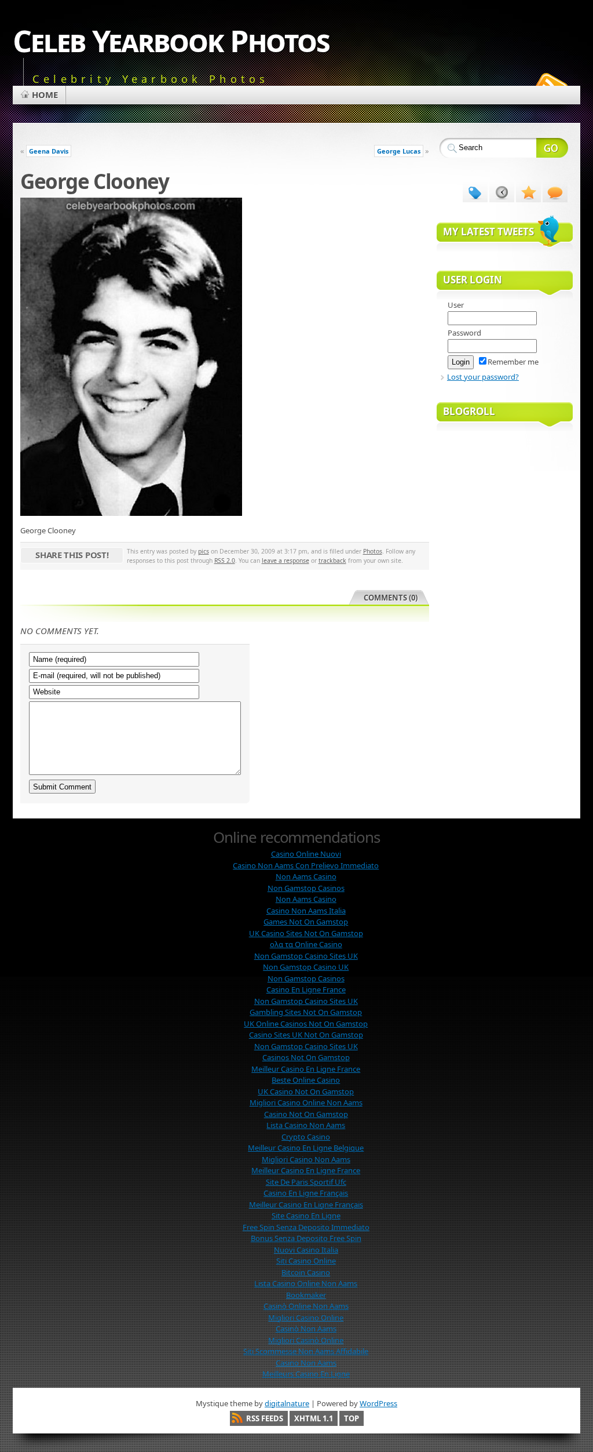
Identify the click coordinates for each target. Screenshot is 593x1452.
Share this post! (71, 555)
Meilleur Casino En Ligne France (305, 1069)
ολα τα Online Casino (306, 944)
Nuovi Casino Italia (306, 1249)
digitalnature (287, 1403)
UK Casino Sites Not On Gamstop (306, 933)
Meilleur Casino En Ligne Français (306, 1204)
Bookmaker (306, 1295)
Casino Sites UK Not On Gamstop (306, 1034)
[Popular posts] (528, 191)
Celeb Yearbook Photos (171, 40)
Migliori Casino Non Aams (306, 1159)
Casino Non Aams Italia (306, 910)
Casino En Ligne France (306, 989)
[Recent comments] (555, 191)
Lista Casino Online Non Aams (305, 1283)
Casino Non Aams (306, 1363)
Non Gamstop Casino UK (306, 967)
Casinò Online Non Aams (306, 1306)
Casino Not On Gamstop (306, 1114)
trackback (332, 560)
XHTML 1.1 (313, 1418)
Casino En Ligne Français (305, 1193)
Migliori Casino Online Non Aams (306, 1102)
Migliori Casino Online (305, 1317)
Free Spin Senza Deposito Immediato (306, 1227)
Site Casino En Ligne (306, 1215)
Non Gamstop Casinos (306, 888)
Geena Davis (48, 151)
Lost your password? (483, 377)
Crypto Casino (305, 1136)
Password (464, 332)
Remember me (513, 361)
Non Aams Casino (306, 876)
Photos (372, 551)
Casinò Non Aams (306, 1328)
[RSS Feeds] (550, 83)
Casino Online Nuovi (306, 854)
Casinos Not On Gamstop (306, 1057)
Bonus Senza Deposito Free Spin (306, 1238)
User (456, 305)
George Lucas (398, 151)
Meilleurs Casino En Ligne (306, 1374)
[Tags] (475, 191)
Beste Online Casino (306, 1080)
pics (203, 551)
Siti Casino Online (306, 1261)
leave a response (285, 560)
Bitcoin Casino (305, 1272)
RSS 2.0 (224, 560)
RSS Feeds (264, 1418)
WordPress (378, 1403)
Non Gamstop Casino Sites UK (306, 956)
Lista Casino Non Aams (305, 1125)
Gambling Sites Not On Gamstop (306, 1012)
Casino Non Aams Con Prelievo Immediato (306, 865)
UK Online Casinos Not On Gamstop (306, 1023)
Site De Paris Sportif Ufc (306, 1182)
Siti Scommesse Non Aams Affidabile (305, 1351)
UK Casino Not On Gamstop (306, 1091)
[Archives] (501, 191)
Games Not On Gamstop (305, 921)
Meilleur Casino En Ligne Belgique (306, 1147)
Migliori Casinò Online (305, 1340)
